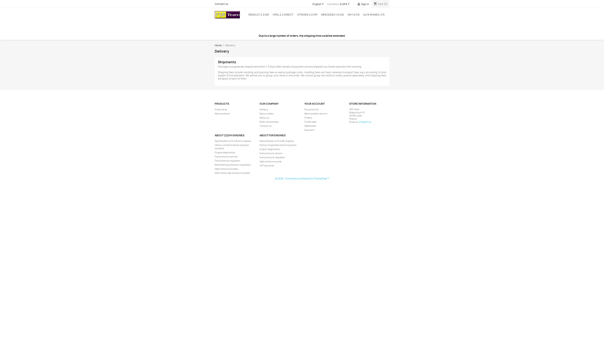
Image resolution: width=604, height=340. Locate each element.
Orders (308, 117)
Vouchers (309, 129)
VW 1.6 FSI (353, 14)
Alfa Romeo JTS (374, 14)
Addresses (310, 125)
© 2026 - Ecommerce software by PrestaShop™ (302, 178)
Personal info (311, 109)
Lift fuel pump (267, 165)
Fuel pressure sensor (226, 156)
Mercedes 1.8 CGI (332, 14)
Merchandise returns (315, 113)
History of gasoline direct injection (278, 145)
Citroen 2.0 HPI (307, 14)
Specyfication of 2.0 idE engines (277, 140)
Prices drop (221, 109)
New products (222, 113)
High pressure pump (271, 161)
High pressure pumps (226, 168)
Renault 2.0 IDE (259, 14)
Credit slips (310, 121)
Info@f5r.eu (365, 121)
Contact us (221, 4)
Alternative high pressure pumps (232, 172)
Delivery (264, 109)
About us (264, 117)
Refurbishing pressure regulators (233, 164)
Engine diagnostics (225, 152)
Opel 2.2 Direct (283, 14)
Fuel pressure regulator (227, 160)
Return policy (267, 113)
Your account (314, 103)
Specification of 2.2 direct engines (233, 140)
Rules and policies (269, 121)
